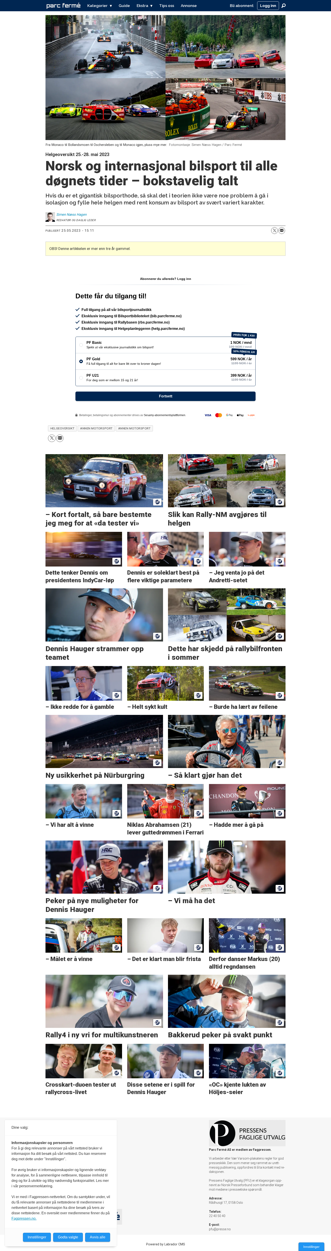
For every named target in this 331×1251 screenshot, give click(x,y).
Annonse (189, 5)
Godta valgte (68, 1237)
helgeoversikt (62, 428)
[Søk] (283, 5)
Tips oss (166, 5)
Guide (124, 5)
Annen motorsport (96, 428)
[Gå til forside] (63, 5)
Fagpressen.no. (23, 1218)
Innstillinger (311, 1247)
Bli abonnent (242, 5)
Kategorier (97, 5)
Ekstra (142, 5)
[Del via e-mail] (281, 230)
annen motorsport (134, 428)
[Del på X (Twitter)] (274, 230)
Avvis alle (97, 1237)
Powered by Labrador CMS (165, 1244)
